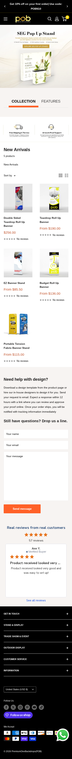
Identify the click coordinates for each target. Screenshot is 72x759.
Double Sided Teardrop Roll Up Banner (14, 221)
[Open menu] (5, 18)
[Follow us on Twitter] (13, 707)
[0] (64, 19)
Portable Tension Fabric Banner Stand (17, 345)
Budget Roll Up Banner (49, 285)
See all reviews (36, 600)
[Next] (67, 6)
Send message (22, 508)
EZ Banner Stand (14, 282)
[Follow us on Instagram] (20, 707)
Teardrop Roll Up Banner (50, 219)
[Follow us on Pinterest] (27, 707)
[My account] (57, 19)
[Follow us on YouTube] (34, 707)
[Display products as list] (66, 175)
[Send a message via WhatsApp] (62, 734)
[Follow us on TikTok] (41, 707)
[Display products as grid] (60, 175)
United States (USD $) (17, 689)
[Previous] (5, 6)
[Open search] (50, 19)
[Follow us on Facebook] (6, 707)
